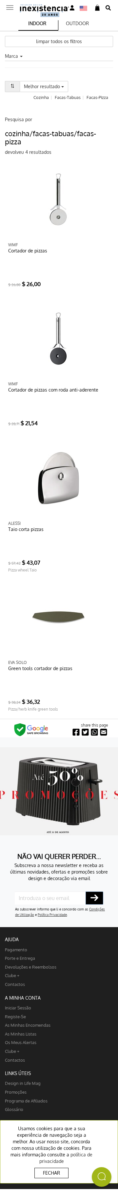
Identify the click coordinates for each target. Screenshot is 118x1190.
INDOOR (37, 23)
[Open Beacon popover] (101, 1177)
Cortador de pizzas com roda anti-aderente (53, 390)
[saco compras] (97, 8)
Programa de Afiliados (26, 1100)
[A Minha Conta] (72, 8)
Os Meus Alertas (20, 1042)
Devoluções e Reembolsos (30, 967)
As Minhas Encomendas (27, 1025)
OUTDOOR (77, 23)
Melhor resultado (46, 86)
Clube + (12, 975)
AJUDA (12, 939)
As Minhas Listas (20, 1034)
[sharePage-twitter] (85, 732)
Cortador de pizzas (27, 250)
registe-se (15, 1016)
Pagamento (16, 949)
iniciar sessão (18, 1007)
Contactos (15, 984)
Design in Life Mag (23, 1083)
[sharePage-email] (103, 732)
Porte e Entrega (20, 958)
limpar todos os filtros (59, 41)
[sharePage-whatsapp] (94, 732)
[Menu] (10, 5)
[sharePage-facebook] (76, 732)
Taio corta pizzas (26, 529)
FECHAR (51, 1173)
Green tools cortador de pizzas (40, 668)
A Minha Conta (23, 998)
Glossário (14, 1109)
